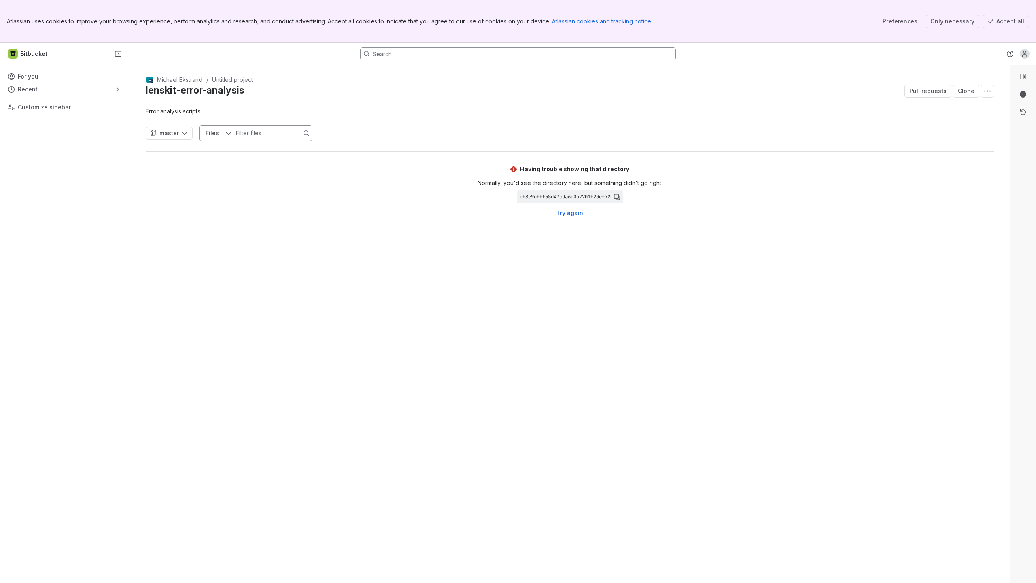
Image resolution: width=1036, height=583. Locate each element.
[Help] (1010, 53)
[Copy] (617, 197)
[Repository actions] (987, 91)
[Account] (1024, 53)
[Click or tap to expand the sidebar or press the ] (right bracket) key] (1005, 360)
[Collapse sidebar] (118, 53)
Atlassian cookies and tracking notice (601, 21)
